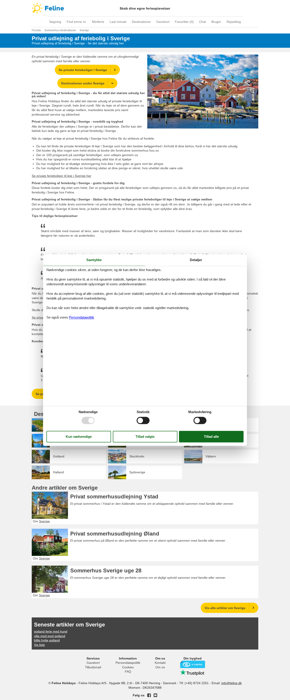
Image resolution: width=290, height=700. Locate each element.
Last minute (118, 22)
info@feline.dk (231, 683)
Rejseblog (234, 22)
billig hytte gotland (47, 640)
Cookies (128, 667)
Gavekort (162, 22)
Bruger (216, 22)
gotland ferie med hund (50, 631)
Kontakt (160, 662)
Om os (160, 667)
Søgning (55, 22)
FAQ (128, 671)
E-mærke (192, 664)
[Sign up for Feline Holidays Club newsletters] (155, 695)
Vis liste (39, 645)
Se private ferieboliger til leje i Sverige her (61, 176)
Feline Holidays (145, 8)
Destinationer (141, 22)
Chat (202, 22)
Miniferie (98, 22)
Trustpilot (192, 672)
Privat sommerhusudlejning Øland (114, 534)
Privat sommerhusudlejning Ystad (114, 496)
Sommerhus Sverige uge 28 (105, 570)
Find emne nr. (77, 22)
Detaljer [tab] (196, 260)
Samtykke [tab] (94, 260)
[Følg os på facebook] (149, 695)
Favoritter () (184, 22)
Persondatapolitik (128, 662)
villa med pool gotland (49, 636)
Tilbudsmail (93, 667)
